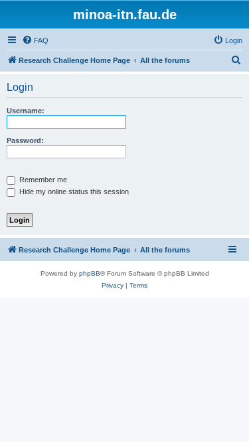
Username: (25, 111)
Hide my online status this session (73, 191)
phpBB (89, 273)
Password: (25, 140)
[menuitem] (35, 40)
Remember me (42, 180)
